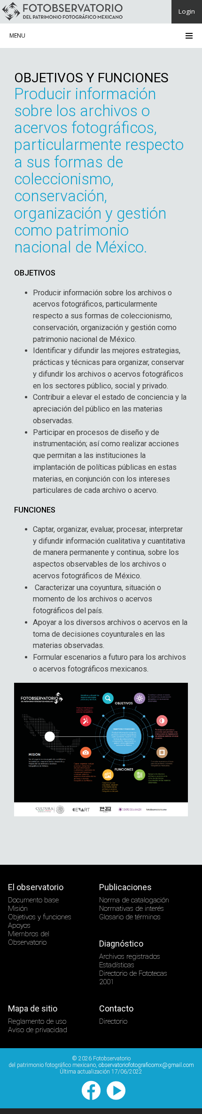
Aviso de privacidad (37, 1030)
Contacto (116, 1008)
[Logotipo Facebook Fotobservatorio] (89, 1098)
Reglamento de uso (37, 1021)
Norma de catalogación (134, 900)
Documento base (33, 900)
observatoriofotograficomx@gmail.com (146, 1065)
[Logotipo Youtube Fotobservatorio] (113, 1098)
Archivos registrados (129, 956)
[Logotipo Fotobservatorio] (62, 19)
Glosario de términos (130, 917)
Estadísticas (116, 965)
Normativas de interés (131, 908)
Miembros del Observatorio (28, 938)
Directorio (113, 1021)
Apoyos (19, 925)
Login (187, 11)
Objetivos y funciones (39, 917)
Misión (18, 908)
